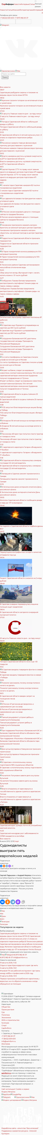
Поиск (5, 77)
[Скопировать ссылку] (12, 866)
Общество (6, 1007)
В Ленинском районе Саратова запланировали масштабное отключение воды (21, 944)
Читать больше (34, 949)
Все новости (5, 87)
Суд (3, 1012)
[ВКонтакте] (1, 866)
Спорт (16, 841)
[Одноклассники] (7, 71)
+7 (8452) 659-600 (7, 18)
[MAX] (9, 866)
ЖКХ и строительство (10, 1020)
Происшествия (8, 1010)
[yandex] (11, 1100)
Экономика (6, 1018)
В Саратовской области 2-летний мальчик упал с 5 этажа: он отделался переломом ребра (20, 939)
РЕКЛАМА (6, 1044)
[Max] (17, 71)
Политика (6, 1015)
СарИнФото (6, 1028)
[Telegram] (4, 25)
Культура (5, 1023)
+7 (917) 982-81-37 (21, 18)
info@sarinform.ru (20, 957)
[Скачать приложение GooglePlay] (23, 21)
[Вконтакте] (21, 48)
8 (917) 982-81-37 (20, 955)
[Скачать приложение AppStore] (8, 21)
